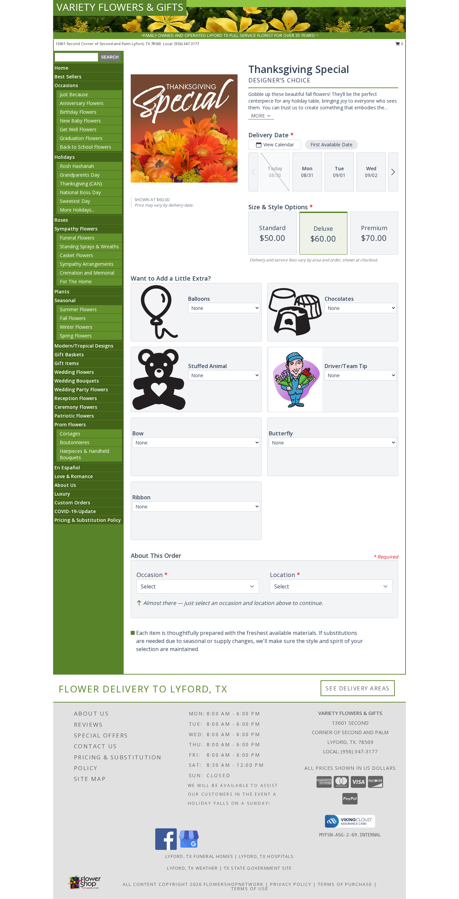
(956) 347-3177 (186, 43)
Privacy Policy (290, 884)
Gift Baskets (69, 354)
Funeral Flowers (77, 238)
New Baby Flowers (80, 120)
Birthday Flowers (78, 112)
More (258, 115)
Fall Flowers (73, 318)
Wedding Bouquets (76, 380)
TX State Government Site (258, 868)
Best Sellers (67, 76)
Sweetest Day (75, 201)
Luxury (62, 494)
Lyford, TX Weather (192, 868)
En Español (67, 467)
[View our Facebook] (166, 848)
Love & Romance (73, 476)
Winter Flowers (76, 327)
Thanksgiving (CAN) (81, 183)
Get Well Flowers (78, 129)
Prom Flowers (70, 424)
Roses (61, 220)
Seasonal (65, 300)
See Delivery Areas (358, 688)
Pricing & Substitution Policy (87, 520)
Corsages (70, 433)
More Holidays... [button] (77, 210)
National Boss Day (80, 192)
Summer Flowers (78, 309)
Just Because (74, 94)
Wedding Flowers (74, 372)
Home (61, 68)
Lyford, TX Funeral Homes (199, 856)
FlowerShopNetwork (234, 884)
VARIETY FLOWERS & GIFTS (119, 7)
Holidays (64, 157)
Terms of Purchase (345, 884)
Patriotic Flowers (74, 415)
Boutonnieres (74, 442)
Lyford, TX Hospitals (266, 856)
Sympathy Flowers (75, 228)
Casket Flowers (76, 255)
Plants (61, 291)
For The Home (76, 281)
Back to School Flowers (85, 147)
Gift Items (66, 363)
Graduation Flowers (81, 138)
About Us (65, 485)
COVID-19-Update (75, 511)
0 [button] (402, 43)
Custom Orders (72, 502)
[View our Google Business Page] (189, 848)
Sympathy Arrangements (87, 264)
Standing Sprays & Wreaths (89, 246)
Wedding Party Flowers (81, 389)
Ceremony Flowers (75, 407)
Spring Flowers (76, 335)
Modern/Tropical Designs (83, 346)
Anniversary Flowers (81, 103)
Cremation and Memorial (87, 272)
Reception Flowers (75, 398)
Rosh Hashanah (77, 166)
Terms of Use (249, 889)
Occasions (66, 85)
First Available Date (331, 144)
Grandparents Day (79, 175)
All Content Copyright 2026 (162, 884)
